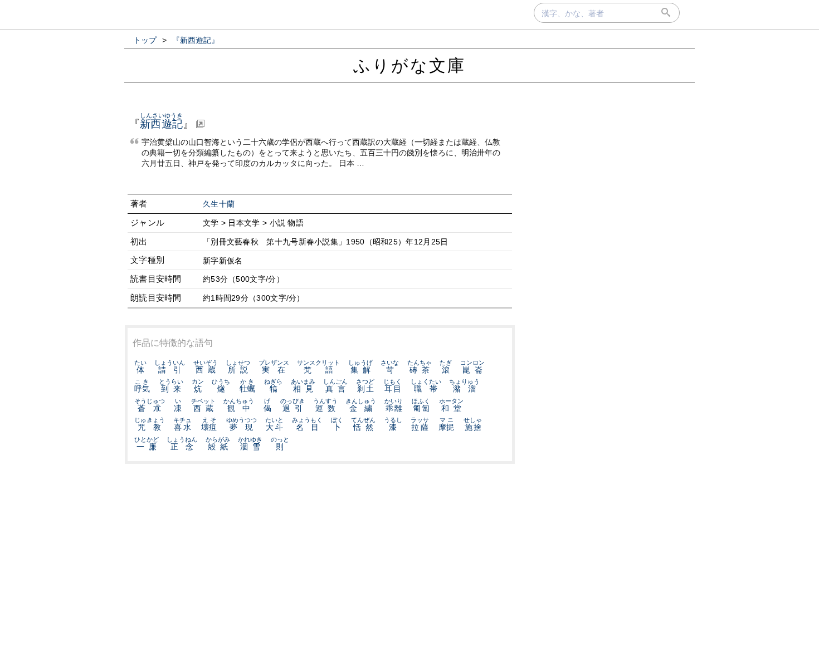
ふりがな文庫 (409, 65)
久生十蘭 (219, 204)
